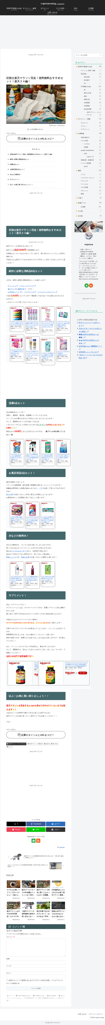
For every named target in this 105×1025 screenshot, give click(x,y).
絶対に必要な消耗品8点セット (19, 159)
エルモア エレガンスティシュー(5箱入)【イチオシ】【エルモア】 (17, 323)
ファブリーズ (29, 292)
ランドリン (41, 425)
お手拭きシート (13, 292)
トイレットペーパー (26, 286)
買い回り (55, 744)
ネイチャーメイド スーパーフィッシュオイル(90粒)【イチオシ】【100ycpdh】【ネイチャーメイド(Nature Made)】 (76, 664)
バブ (40, 488)
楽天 (41, 744)
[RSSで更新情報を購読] (38, 841)
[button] (55, 829)
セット (10, 747)
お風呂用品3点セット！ (17, 169)
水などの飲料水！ (15, 174)
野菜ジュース (11, 557)
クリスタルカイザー (18, 551)
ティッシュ (12, 286)
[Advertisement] (52, 32)
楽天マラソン (33, 744)
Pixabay (55, 122)
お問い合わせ (82, 1014)
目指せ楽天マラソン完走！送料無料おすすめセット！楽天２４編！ (31, 154)
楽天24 (48, 744)
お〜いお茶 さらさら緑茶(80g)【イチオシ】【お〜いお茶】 (48, 578)
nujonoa (88, 244)
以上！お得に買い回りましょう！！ (21, 184)
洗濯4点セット (14, 164)
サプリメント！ (15, 179)
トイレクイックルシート (46, 292)
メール (8, 966)
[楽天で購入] (76, 673)
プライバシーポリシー (96, 1014)
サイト (8, 973)
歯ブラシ (11, 289)
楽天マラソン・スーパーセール (17, 744)
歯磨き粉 (21, 289)
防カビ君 (9, 494)
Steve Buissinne (43, 122)
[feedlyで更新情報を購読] (33, 841)
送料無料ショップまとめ (88, 352)
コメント (10, 937)
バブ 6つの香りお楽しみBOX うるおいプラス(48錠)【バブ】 (17, 518)
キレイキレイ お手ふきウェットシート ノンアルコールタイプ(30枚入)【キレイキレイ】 (48, 324)
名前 (8, 959)
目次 (33, 149)
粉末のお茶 (25, 557)
